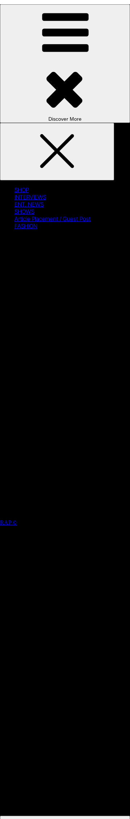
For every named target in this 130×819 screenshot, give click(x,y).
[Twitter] (68, 287)
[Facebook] (68, 343)
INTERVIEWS (30, 197)
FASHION (25, 226)
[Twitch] (68, 399)
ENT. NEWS (29, 204)
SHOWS (24, 211)
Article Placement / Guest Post (52, 218)
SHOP (21, 189)
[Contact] (68, 510)
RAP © (8, 522)
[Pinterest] (68, 454)
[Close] (57, 151)
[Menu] (65, 63)
